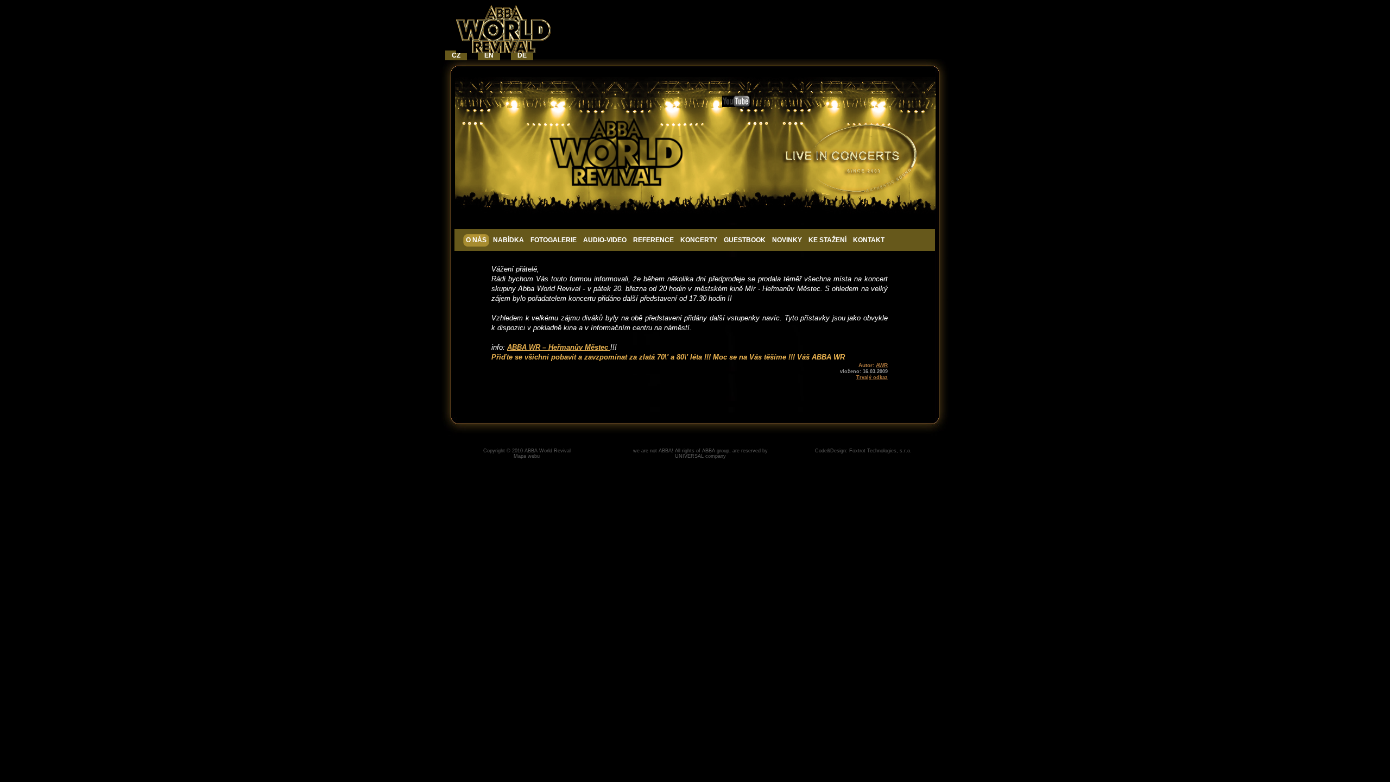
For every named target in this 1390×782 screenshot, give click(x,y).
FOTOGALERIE (553, 240)
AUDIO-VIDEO (605, 240)
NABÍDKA (508, 240)
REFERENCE (653, 240)
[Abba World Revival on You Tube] (736, 104)
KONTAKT (868, 240)
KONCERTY (698, 240)
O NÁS (476, 240)
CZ (456, 55)
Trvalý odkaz (872, 377)
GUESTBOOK (745, 240)
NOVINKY (787, 240)
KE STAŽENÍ (827, 240)
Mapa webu (527, 456)
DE (522, 55)
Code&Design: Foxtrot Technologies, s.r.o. (863, 450)
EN (489, 55)
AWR (882, 365)
